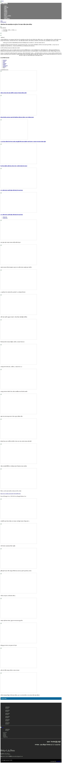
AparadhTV (58, 761)
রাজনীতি (5, 11)
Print (4, 67)
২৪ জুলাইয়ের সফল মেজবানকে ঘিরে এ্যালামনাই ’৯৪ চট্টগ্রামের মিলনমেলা (12, 292)
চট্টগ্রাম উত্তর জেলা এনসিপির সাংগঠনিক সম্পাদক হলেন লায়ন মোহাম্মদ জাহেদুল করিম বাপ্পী (15, 441)
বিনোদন (5, 14)
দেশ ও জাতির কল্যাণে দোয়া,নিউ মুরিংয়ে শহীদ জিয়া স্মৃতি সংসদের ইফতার (11, 190)
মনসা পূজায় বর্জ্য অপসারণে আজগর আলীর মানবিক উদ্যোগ (10, 242)
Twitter (4, 61)
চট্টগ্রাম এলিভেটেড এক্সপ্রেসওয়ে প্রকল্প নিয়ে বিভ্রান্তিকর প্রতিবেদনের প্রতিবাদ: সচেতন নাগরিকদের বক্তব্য (17, 117)
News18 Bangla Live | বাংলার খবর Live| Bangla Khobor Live (13, 496)
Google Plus (5, 65)
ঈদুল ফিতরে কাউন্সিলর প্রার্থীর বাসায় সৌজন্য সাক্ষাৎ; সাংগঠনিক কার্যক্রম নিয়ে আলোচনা (13, 165)
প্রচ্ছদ (5, 6)
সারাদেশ (5, 10)
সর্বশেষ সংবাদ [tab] (5, 217)
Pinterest (4, 66)
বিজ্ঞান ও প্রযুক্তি (7, 15)
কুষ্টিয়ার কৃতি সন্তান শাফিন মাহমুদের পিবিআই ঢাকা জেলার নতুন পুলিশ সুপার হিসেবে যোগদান (15, 570)
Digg (4, 62)
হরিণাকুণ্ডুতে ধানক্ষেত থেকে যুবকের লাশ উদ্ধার (8, 645)
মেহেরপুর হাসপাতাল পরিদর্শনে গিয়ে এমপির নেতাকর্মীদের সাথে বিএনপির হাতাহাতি (13, 391)
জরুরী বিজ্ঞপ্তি (7, 18)
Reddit (4, 64)
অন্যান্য (5, 17)
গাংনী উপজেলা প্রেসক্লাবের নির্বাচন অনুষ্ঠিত (7, 546)
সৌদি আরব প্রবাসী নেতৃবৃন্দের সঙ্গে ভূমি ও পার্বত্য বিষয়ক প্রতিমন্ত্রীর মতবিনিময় (13, 317)
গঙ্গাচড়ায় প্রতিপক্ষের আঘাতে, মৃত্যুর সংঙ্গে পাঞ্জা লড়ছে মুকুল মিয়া (11, 620)
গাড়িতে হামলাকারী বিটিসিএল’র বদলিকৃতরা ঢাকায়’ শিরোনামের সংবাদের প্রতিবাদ (13, 466)
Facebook (5, 60)
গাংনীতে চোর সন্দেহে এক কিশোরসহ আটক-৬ (7, 595)
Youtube (4, 735)
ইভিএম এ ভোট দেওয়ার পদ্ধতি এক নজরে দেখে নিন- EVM (10, 491)
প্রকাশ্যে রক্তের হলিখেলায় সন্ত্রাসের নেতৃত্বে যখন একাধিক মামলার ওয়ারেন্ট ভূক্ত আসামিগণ (16, 267)
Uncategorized (3, 22)
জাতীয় (5, 8)
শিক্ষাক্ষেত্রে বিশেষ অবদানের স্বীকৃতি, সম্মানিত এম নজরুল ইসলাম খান (12, 341)
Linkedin (4, 63)
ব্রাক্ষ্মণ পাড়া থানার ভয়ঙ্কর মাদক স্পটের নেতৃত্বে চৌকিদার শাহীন (11, 416)
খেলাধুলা (5, 13)
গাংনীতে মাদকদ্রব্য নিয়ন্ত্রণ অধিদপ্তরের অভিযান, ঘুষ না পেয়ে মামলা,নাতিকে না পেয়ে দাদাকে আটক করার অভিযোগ (20, 695)
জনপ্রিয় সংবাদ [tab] (5, 218)
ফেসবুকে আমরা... (4, 698)
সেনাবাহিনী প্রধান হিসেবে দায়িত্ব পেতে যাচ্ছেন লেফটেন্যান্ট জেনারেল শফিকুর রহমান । (15, 521)
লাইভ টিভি (6, 7)
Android (4, 734)
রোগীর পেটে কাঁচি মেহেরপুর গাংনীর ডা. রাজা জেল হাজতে (9, 670)
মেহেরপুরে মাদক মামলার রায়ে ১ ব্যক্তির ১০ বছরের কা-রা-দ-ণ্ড (11, 366)
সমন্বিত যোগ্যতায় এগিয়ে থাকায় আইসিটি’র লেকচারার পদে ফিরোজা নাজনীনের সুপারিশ (13, 92)
